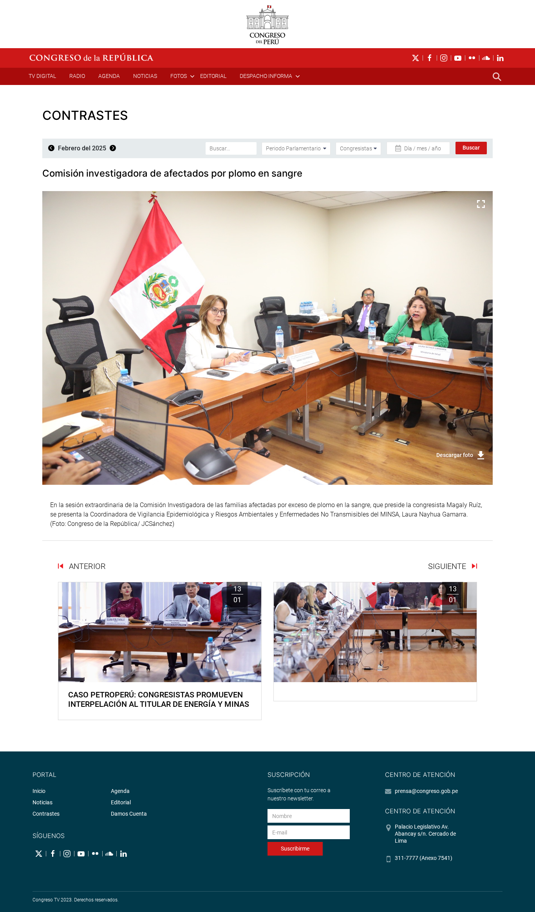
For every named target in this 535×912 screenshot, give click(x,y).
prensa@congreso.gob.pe (426, 791)
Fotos (178, 76)
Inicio (39, 791)
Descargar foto (454, 455)
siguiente (448, 566)
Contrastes (46, 814)
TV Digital (42, 76)
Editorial (213, 76)
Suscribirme (295, 848)
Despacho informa (266, 76)
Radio (77, 76)
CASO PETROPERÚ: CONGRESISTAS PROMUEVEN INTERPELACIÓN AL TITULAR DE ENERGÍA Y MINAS (158, 699)
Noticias (145, 76)
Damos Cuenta (129, 814)
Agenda (109, 76)
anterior (86, 566)
